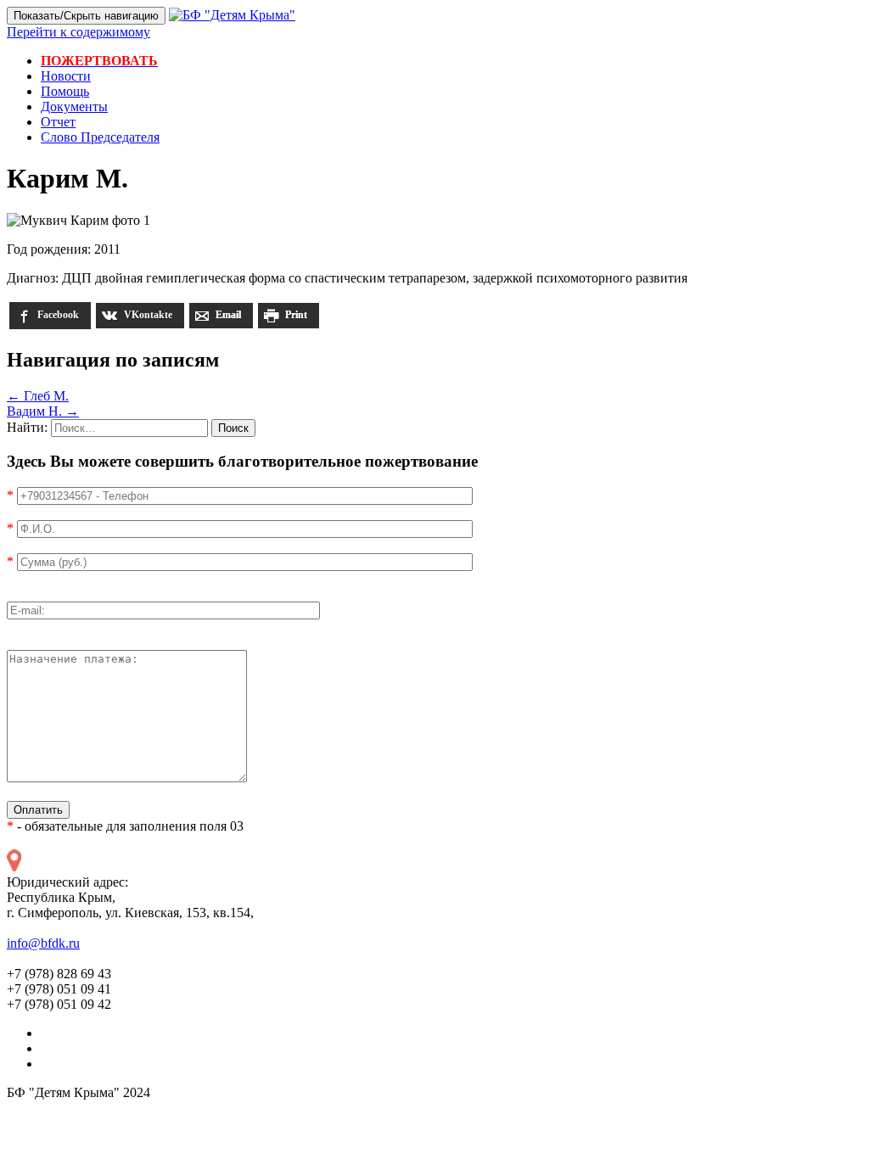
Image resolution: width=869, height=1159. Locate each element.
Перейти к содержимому (78, 32)
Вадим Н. (43, 411)
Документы (74, 106)
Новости (66, 76)
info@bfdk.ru (43, 943)
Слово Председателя (100, 137)
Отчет (58, 122)
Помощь (65, 91)
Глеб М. (38, 396)
